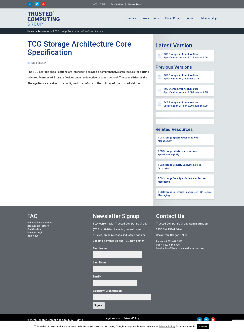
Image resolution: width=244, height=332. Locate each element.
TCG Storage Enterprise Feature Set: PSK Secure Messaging (185, 194)
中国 (95, 4)
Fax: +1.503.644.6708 (168, 244)
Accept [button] (203, 326)
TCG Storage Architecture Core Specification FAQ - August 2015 (181, 77)
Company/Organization (107, 290)
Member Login (134, 4)
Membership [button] (209, 18)
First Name (100, 248)
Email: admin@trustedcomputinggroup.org (180, 248)
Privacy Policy (131, 318)
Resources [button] (129, 18)
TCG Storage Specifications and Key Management (178, 139)
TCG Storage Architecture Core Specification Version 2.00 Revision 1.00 (185, 104)
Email (97, 276)
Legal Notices (112, 318)
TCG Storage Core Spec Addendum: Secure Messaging (181, 180)
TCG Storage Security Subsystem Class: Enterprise (180, 166)
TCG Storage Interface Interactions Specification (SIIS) (177, 153)
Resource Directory (38, 226)
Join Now (32, 235)
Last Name (99, 262)
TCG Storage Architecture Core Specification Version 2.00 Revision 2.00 (185, 91)
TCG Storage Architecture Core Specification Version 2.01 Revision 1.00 (185, 56)
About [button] (191, 18)
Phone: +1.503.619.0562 (169, 241)
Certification (117, 4)
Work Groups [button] (151, 18)
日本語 (102, 4)
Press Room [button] (172, 18)
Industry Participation (39, 222)
